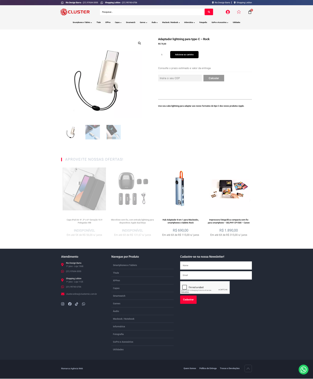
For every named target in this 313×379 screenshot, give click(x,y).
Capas (117, 22)
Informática (188, 22)
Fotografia (203, 22)
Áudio (154, 22)
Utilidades (236, 22)
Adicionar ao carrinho (184, 54)
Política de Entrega (208, 368)
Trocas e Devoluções (230, 368)
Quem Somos (190, 368)
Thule (99, 22)
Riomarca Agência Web (72, 368)
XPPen (107, 22)
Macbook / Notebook (170, 22)
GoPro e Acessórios (219, 22)
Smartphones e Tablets (81, 22)
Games (142, 22)
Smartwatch (130, 22)
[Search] (209, 12)
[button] (139, 43)
